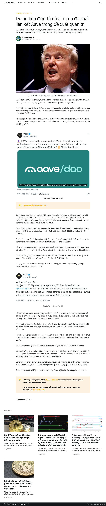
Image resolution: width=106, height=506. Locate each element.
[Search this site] (100, 3)
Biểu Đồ (64, 3)
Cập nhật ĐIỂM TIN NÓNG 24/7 (35, 205)
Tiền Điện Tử (54, 3)
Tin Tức (31, 3)
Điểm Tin (21, 3)
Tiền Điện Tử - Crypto (24, 13)
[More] (71, 3)
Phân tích (40, 3)
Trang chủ (9, 2)
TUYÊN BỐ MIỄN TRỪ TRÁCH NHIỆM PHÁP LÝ (15, 504)
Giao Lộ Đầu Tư (28, 38)
